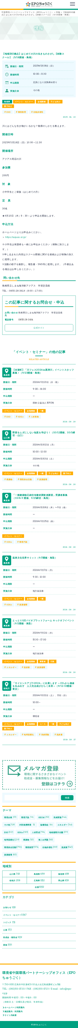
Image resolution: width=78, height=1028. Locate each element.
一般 (42, 411)
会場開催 (42, 101)
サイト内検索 (11, 1015)
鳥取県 (63, 873)
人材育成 (38, 832)
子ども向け (56, 101)
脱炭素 (27, 667)
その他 (9, 824)
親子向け (8, 106)
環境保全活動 (26, 479)
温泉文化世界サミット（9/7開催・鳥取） (34, 557)
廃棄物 (9, 479)
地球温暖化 (29, 734)
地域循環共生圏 (58, 832)
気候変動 (45, 734)
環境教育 (22, 112)
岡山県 (63, 880)
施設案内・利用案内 (14, 1011)
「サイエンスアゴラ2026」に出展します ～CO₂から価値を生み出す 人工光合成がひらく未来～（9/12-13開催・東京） (43, 686)
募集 (7, 944)
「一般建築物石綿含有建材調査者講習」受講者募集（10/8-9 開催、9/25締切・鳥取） (39, 496)
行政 (53, 661)
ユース (43, 724)
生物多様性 (38, 112)
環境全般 (10, 817)
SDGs (20, 416)
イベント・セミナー (24, 101)
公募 (7, 929)
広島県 (39, 880)
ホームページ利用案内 (15, 1007)
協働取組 (46, 824)
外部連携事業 (27, 824)
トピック (9, 922)
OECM (43, 817)
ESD (8, 112)
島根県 (7, 101)
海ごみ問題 (45, 839)
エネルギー (11, 667)
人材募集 (35, 416)
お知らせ (9, 907)
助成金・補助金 (12, 937)
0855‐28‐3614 (25, 319)
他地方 (14, 880)
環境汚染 (23, 542)
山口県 (14, 873)
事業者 (43, 661)
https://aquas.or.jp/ (15, 237)
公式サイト (39, 327)
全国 (39, 887)
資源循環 (43, 479)
